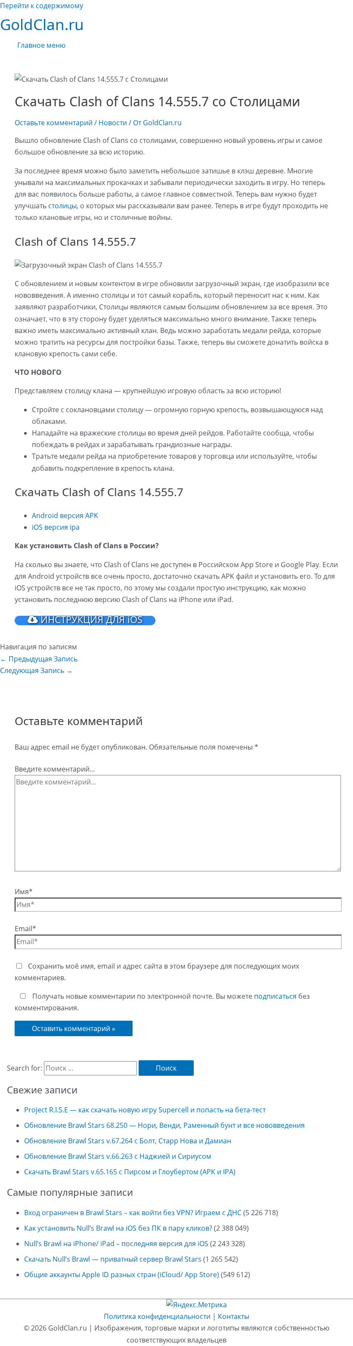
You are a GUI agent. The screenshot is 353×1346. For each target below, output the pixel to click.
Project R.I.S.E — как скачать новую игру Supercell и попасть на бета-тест (145, 1109)
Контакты (233, 1316)
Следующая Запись (36, 670)
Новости (113, 122)
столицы (62, 205)
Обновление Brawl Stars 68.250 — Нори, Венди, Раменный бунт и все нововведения (164, 1125)
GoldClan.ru (42, 24)
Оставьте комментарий (54, 122)
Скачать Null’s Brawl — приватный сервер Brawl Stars (112, 1259)
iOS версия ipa (56, 527)
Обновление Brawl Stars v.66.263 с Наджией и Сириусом (117, 1156)
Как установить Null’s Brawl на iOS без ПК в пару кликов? (118, 1228)
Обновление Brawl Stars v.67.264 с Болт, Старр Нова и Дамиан (127, 1140)
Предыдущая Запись (38, 659)
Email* (25, 928)
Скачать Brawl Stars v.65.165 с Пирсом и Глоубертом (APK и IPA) (129, 1171)
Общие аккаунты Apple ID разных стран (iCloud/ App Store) (121, 1274)
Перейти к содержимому (41, 5)
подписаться (275, 996)
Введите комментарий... (55, 769)
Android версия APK (65, 515)
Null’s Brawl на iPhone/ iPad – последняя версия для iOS (116, 1243)
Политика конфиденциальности (157, 1316)
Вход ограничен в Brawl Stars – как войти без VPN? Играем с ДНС (133, 1212)
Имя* (24, 891)
